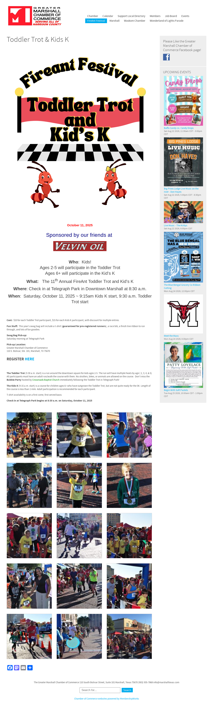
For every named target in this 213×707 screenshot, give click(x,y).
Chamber (92, 16)
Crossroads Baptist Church (45, 379)
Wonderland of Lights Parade (166, 21)
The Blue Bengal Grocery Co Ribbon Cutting (182, 286)
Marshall (114, 21)
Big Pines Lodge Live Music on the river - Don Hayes (181, 190)
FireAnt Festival (96, 21)
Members (155, 16)
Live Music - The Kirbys (175, 225)
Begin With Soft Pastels (176, 390)
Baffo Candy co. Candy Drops (179, 128)
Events (185, 16)
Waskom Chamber (134, 21)
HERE (29, 359)
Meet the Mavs (171, 336)
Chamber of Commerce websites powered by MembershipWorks (106, 698)
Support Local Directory (131, 16)
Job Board (171, 16)
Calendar (108, 16)
